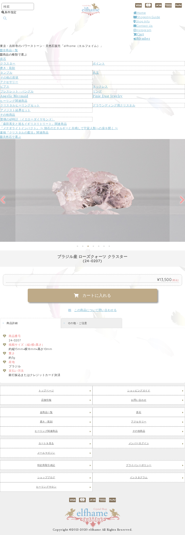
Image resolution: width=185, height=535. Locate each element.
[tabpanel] (92, 190)
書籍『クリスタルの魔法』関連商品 (24, 132)
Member (143, 38)
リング (97, 91)
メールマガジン (46, 453)
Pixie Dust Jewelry (108, 96)
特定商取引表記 (46, 465)
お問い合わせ (138, 400)
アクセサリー (9, 82)
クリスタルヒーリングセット (20, 105)
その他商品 (7, 114)
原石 (3, 59)
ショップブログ (46, 477)
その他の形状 (9, 77)
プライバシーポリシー (139, 465)
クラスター (7, 63)
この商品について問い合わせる (95, 310)
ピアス (4, 86)
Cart (140, 34)
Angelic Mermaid (14, 96)
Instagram (143, 30)
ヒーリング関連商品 (13, 100)
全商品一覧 (10, 50)
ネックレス (100, 86)
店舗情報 (46, 400)
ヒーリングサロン (46, 486)
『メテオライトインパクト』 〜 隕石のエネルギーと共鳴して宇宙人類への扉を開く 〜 (59, 128)
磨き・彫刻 (7, 68)
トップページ (46, 390)
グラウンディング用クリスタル (114, 105)
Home (141, 12)
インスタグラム (139, 477)
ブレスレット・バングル (17, 91)
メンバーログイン (139, 443)
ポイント (99, 63)
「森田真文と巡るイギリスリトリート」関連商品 (33, 124)
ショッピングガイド (138, 390)
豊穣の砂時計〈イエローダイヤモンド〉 (27, 119)
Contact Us (145, 25)
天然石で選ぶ (12, 137)
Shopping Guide (148, 17)
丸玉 (96, 72)
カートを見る (46, 443)
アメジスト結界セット (15, 110)
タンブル (6, 72)
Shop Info (143, 21)
